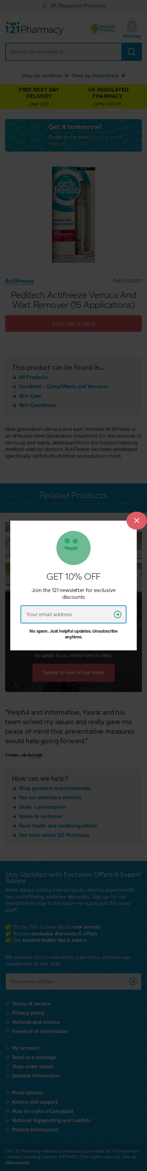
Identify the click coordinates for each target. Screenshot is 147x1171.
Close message (136, 520)
